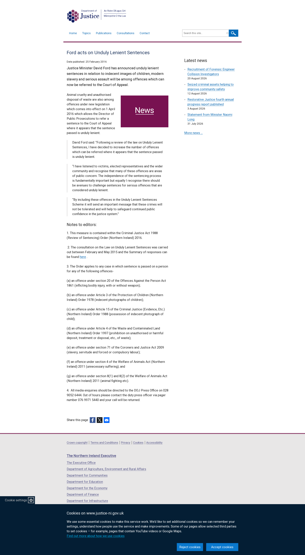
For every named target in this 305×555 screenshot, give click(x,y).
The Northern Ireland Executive (91, 456)
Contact (145, 33)
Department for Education (85, 482)
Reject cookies (189, 547)
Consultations (125, 33)
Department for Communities (87, 475)
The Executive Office (81, 463)
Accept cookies (222, 547)
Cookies (138, 442)
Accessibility (154, 442)
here (83, 257)
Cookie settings (16, 500)
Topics (86, 33)
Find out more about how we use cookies (96, 536)
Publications (104, 33)
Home (73, 33)
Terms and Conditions (104, 442)
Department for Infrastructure (87, 501)
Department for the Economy (87, 488)
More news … (193, 133)
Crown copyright (77, 442)
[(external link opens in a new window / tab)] (92, 420)
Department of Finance (83, 494)
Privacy (125, 442)
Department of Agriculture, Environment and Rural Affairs (106, 469)
